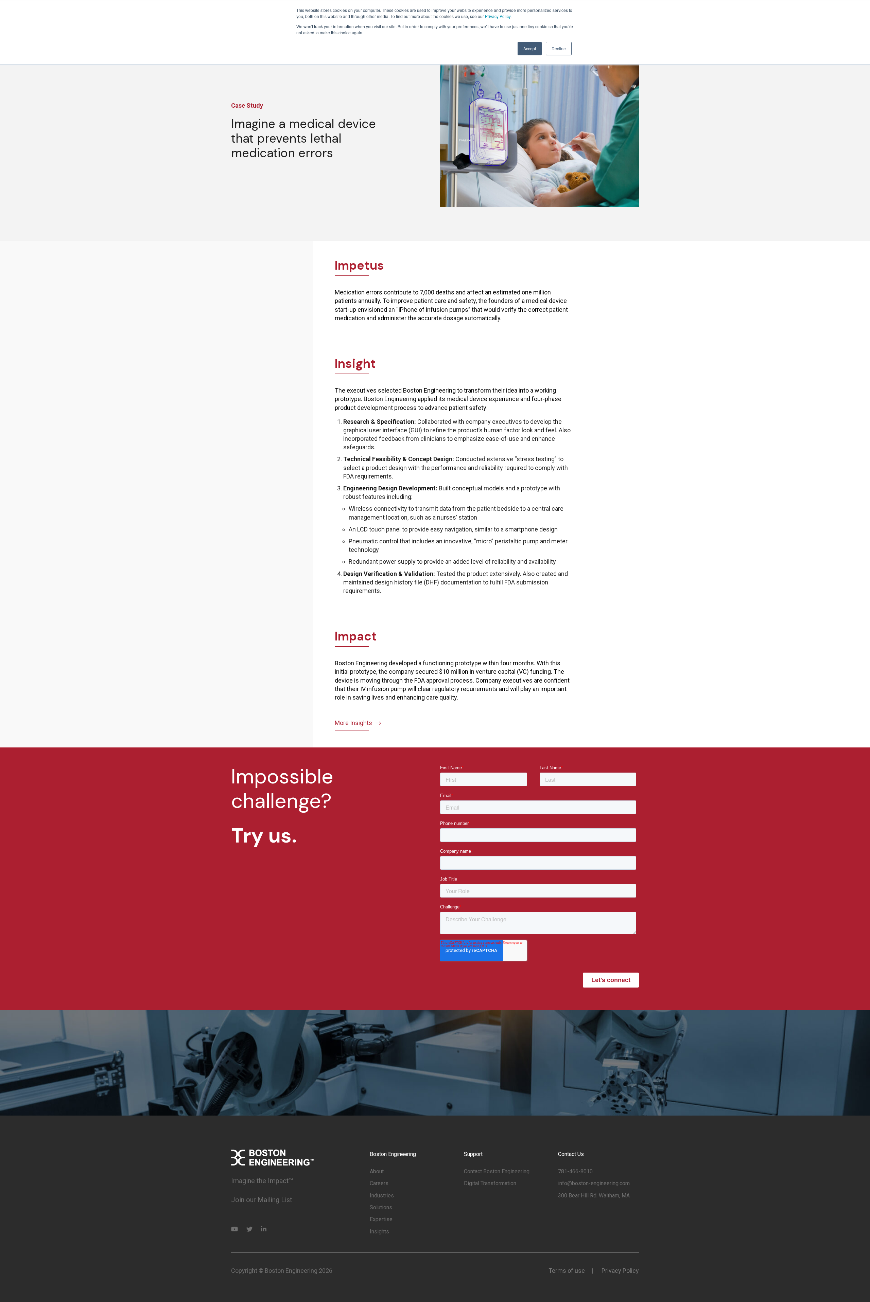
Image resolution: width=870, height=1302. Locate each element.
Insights (379, 1231)
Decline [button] (559, 48)
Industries (382, 1195)
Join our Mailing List (261, 1200)
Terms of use (567, 1270)
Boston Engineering (393, 1154)
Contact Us (571, 1154)
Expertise (381, 1219)
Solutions (381, 1207)
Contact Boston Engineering (496, 1171)
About (377, 1171)
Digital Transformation (490, 1183)
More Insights (353, 722)
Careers (379, 1183)
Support (473, 1154)
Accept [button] (529, 48)
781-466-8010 (575, 1171)
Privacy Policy (497, 16)
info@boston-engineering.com (594, 1183)
